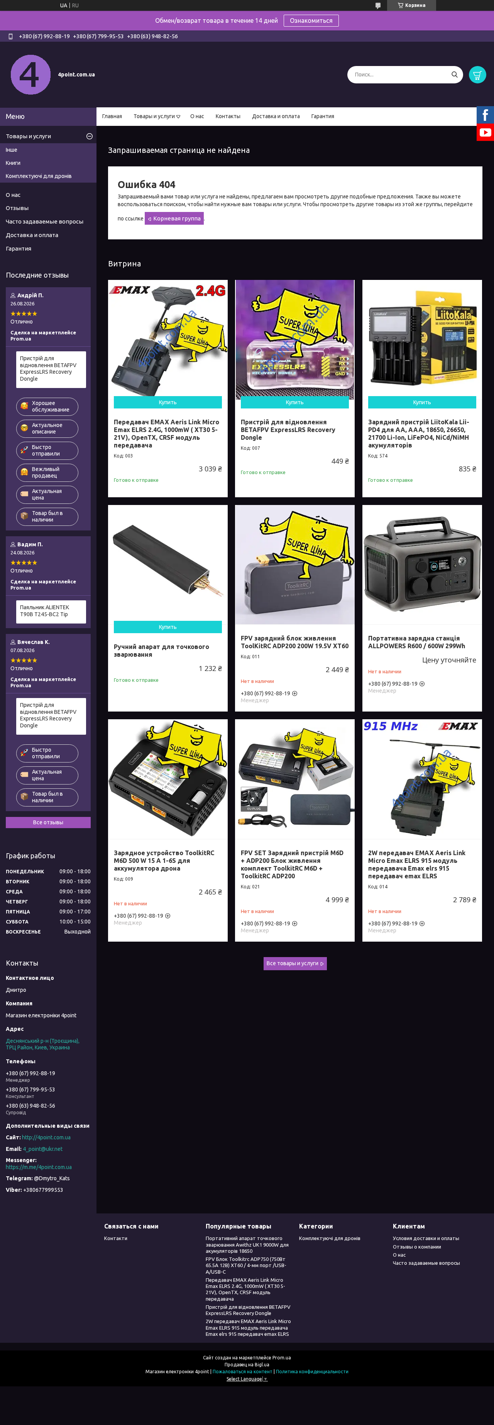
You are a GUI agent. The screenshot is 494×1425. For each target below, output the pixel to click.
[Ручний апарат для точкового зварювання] (168, 565)
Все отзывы (48, 822)
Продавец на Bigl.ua (247, 1364)
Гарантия (322, 116)
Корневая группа (177, 218)
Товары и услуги (154, 116)
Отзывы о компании (417, 1246)
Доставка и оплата (276, 116)
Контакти (115, 1238)
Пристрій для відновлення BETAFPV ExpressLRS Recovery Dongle (288, 430)
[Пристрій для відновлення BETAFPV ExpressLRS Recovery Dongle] (295, 340)
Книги (13, 163)
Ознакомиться (311, 20)
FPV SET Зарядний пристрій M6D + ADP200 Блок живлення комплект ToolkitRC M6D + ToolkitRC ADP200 (292, 864)
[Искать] (454, 74)
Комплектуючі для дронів (39, 176)
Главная (112, 116)
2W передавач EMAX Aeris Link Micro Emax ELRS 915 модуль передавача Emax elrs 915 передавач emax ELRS (416, 864)
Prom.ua (281, 1357)
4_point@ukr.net (43, 1149)
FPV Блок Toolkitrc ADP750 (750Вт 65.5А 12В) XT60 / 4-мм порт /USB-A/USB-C (246, 1265)
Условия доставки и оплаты (426, 1238)
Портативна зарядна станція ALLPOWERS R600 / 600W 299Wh (416, 642)
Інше (11, 150)
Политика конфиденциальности (312, 1371)
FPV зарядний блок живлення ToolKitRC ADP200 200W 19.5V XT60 (295, 642)
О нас (197, 116)
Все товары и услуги (292, 963)
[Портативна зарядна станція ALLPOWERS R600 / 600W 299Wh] (422, 565)
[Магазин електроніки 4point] (31, 74)
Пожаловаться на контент (242, 1371)
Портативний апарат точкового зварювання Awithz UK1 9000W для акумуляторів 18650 (247, 1244)
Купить (168, 402)
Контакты (228, 116)
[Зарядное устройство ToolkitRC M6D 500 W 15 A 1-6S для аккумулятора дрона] (168, 779)
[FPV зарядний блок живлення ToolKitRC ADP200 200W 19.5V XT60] (295, 565)
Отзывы (17, 208)
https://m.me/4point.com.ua (39, 1167)
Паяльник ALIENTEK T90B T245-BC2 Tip (44, 610)
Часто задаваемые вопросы (44, 221)
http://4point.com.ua (46, 1137)
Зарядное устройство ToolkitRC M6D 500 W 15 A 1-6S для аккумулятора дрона (164, 860)
